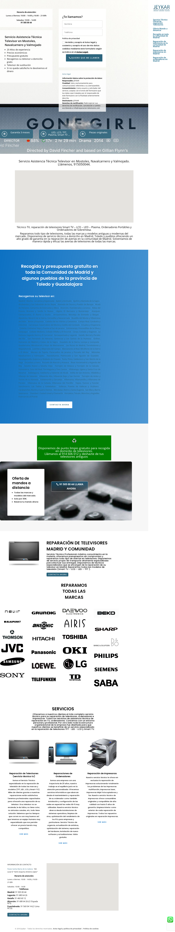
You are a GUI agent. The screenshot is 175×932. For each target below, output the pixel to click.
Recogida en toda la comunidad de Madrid (161, 36)
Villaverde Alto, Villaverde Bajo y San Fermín (59, 376)
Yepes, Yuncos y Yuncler (87, 383)
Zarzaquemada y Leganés (65, 335)
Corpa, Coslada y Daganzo (85, 331)
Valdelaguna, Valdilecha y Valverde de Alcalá (48, 372)
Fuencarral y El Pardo (28, 396)
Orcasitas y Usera (33, 362)
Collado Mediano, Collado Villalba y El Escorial (50, 331)
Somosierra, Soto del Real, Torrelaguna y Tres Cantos (43, 369)
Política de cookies (91, 928)
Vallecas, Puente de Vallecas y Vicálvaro (79, 386)
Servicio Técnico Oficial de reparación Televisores (160, 22)
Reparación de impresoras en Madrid (159, 52)
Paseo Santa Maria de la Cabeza (20, 869)
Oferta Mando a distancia (160, 30)
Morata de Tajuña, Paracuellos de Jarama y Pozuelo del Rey (60, 352)
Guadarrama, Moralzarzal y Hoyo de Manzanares (41, 345)
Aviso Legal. (82, 52)
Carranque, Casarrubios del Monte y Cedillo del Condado (54, 325)
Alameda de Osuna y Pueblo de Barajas (75, 304)
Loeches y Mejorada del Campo (46, 348)
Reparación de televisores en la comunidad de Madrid (160, 44)
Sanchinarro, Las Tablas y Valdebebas (37, 386)
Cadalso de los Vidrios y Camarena (61, 321)
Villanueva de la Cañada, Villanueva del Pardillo (50, 383)
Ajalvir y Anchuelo (64, 301)
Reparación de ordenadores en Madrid (160, 59)
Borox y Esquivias (36, 321)
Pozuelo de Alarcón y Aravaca (55, 362)
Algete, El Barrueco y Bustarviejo (72, 311)
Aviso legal (66, 74)
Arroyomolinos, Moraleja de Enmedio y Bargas (76, 314)
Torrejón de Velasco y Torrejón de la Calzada (77, 366)
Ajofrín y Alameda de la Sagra (86, 301)
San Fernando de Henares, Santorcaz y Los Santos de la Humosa (59, 338)
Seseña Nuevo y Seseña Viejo (38, 366)
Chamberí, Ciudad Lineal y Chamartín (46, 393)
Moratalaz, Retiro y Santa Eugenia (69, 390)
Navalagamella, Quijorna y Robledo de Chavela (39, 359)
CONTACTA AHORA (59, 405)
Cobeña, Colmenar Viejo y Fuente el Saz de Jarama (42, 328)
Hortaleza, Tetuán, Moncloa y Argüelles (81, 393)
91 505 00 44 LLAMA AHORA (71, 486)
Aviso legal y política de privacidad (67, 928)
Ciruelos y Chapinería (90, 325)
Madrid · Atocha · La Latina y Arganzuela (36, 301)
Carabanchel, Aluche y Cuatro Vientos (35, 390)
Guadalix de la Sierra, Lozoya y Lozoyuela (79, 342)
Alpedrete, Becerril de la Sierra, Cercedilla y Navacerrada (44, 318)
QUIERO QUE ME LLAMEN (85, 57)
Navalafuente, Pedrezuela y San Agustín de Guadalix (73, 355)
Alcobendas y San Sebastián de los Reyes (37, 304)
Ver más (23, 834)
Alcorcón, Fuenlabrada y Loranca (75, 308)
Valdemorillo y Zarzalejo (51, 379)
